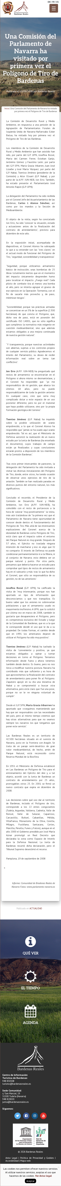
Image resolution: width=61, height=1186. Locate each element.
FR (53, 2)
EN (49, 2)
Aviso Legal (11, 1157)
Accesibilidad (12, 1160)
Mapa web (25, 1160)
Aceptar (30, 1181)
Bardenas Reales (46, 91)
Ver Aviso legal (43, 1175)
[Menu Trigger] (53, 8)
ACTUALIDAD (36, 908)
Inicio (7, 108)
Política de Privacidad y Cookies (37, 1157)
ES (57, 2)
